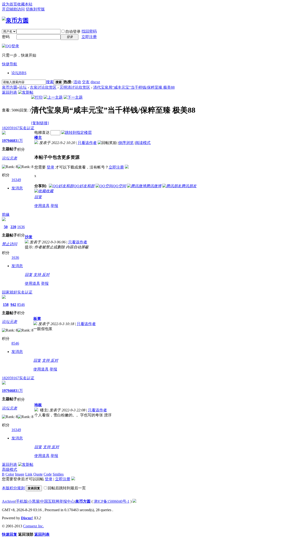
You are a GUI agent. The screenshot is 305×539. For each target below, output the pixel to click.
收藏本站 (24, 4)
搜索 (50, 82)
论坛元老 (9, 158)
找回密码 (89, 31)
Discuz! (27, 518)
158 (6, 305)
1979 (6, 141)
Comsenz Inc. (33, 526)
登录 (50, 167)
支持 (37, 275)
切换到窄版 (35, 9)
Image (19, 474)
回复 (38, 197)
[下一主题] (73, 97)
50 (6, 227)
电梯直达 (42, 132)
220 (13, 227)
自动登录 (73, 31)
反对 (46, 275)
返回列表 (9, 92)
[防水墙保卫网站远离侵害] (134, 501)
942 (13, 305)
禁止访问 (9, 244)
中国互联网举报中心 (57, 501)
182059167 (10, 128)
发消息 (17, 188)
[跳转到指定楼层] (76, 132)
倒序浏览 (126, 143)
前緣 (6, 214)
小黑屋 (34, 501)
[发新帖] (25, 92)
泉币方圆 (9, 87)
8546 (21, 305)
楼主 (38, 137)
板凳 (37, 319)
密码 (6, 37)
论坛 (18, 73)
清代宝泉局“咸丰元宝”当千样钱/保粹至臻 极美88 (134, 87)
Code (48, 474)
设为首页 (9, 4)
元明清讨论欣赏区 (75, 87)
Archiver (8, 501)
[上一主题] (53, 97)
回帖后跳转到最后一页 (67, 488)
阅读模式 (143, 143)
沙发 (28, 237)
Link (28, 474)
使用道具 (42, 206)
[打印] (37, 97)
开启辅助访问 (13, 9)
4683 (13, 141)
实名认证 (26, 128)
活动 (77, 82)
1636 (21, 227)
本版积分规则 (13, 488)
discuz (95, 82)
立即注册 (89, 37)
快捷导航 (9, 64)
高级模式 (9, 469)
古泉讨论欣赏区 (43, 87)
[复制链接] (40, 123)
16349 (16, 180)
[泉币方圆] (15, 20)
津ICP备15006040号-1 (111, 501)
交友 (86, 82)
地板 (38, 405)
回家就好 (9, 292)
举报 (54, 206)
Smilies (58, 474)
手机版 (21, 501)
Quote (38, 474)
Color (9, 474)
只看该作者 (87, 143)
